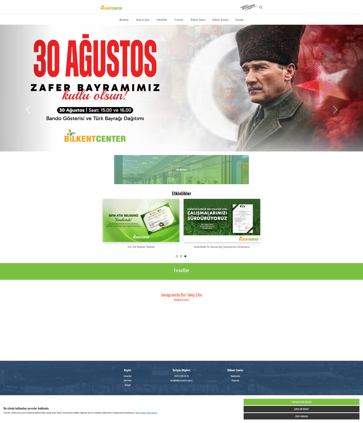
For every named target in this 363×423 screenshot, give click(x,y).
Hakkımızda (235, 375)
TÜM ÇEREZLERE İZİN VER (302, 401)
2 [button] (181, 256)
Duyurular (235, 380)
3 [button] (185, 256)
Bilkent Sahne (198, 19)
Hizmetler (128, 375)
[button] (27, 88)
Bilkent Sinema (221, 19)
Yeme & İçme (143, 19)
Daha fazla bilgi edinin (146, 413)
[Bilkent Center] (141, 7)
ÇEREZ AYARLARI (301, 416)
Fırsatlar (179, 19)
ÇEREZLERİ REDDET (301, 409)
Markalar (124, 19)
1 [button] (177, 256)
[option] (141, 225)
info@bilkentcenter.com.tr (181, 380)
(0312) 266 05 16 (181, 375)
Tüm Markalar (181, 169)
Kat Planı (127, 380)
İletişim (240, 19)
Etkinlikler (162, 19)
